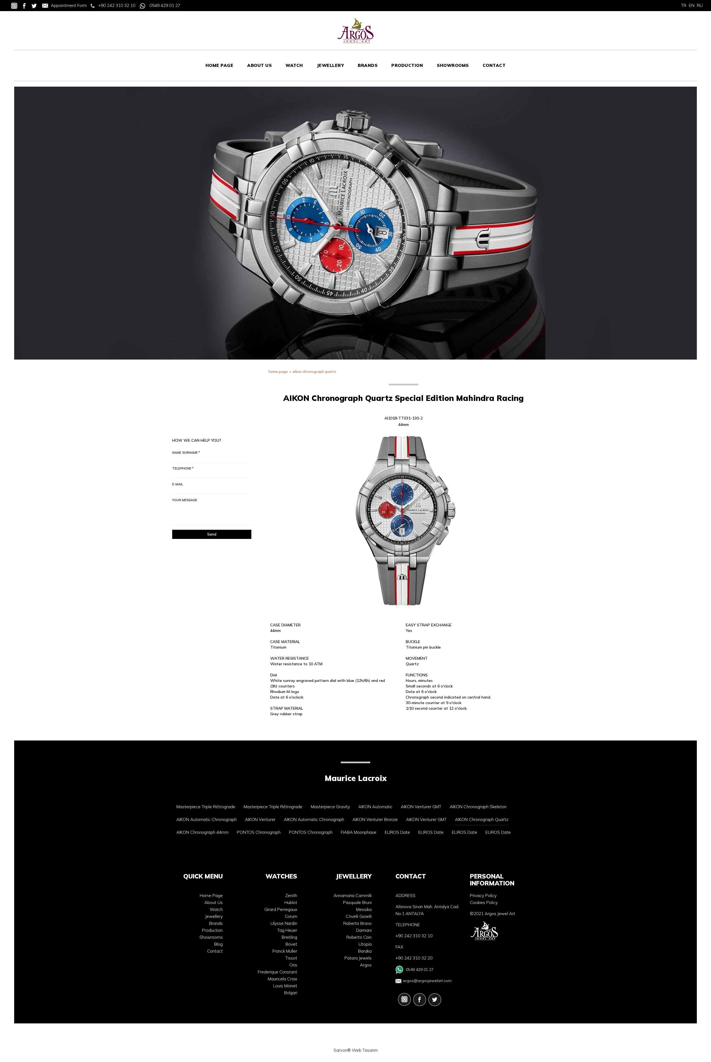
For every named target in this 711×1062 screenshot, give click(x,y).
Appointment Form (69, 5)
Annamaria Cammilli (353, 895)
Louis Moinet (285, 985)
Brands (216, 923)
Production (212, 930)
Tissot (291, 958)
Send (211, 534)
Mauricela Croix (282, 978)
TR (683, 5)
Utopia (365, 944)
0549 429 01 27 (164, 5)
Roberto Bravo (357, 923)
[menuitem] (220, 65)
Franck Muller (284, 951)
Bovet (291, 944)
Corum (291, 916)
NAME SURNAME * (186, 453)
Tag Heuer (287, 930)
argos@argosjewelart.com (427, 980)
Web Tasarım (365, 1050)
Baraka (365, 951)
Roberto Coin (359, 937)
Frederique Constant (277, 972)
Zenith (291, 895)
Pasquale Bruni (357, 902)
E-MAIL (177, 484)
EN (691, 5)
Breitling (289, 937)
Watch (216, 909)
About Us (213, 902)
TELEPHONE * (183, 468)
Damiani (364, 930)
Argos (366, 965)
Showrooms (211, 937)
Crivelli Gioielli (359, 916)
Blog (218, 944)
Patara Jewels (358, 958)
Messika (364, 909)
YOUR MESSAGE (184, 500)
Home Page (211, 895)
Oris (293, 965)
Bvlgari (290, 992)
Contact (215, 951)
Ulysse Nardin (284, 923)
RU (700, 5)
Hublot (290, 902)
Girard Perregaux (280, 909)
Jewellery (214, 916)
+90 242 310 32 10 (116, 5)
